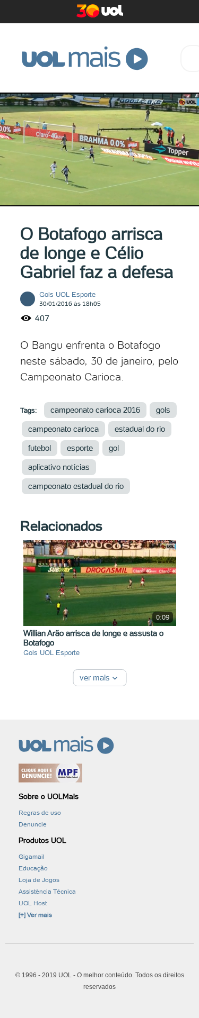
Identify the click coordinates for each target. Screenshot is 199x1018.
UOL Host (33, 903)
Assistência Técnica (47, 891)
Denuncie (33, 824)
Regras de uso (40, 812)
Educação (33, 868)
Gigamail (32, 856)
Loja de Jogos (39, 880)
